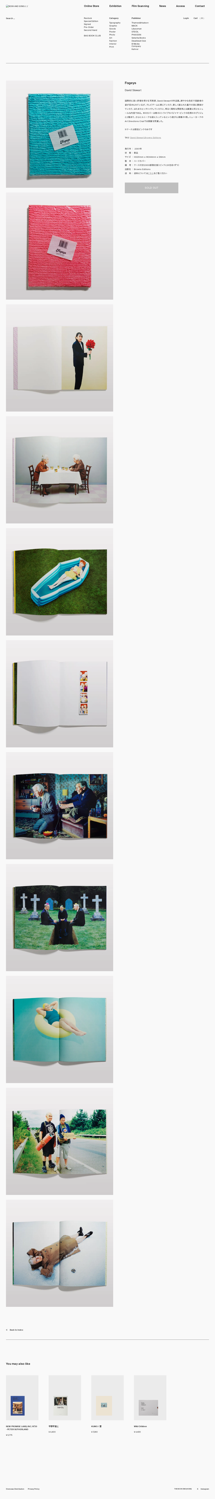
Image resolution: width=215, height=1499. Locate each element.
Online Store (91, 6)
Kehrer (135, 49)
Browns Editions (152, 137)
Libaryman (137, 29)
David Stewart (137, 137)
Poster (112, 32)
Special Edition (91, 21)
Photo (112, 35)
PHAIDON (136, 35)
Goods (112, 29)
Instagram (205, 1489)
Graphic (113, 26)
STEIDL (135, 32)
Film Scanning (140, 6)
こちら (151, 173)
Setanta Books (139, 38)
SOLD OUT (151, 187)
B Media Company (136, 45)
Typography (114, 23)
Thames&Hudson (140, 23)
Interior (112, 44)
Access (180, 6)
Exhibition (115, 6)
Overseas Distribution (15, 1489)
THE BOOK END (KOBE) (183, 1489)
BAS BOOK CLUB (92, 35)
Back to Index (16, 1330)
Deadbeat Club (139, 41)
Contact (200, 6)
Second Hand (90, 30)
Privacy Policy (33, 1489)
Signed (87, 24)
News (162, 6)
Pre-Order (89, 27)
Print (111, 47)
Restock (88, 18)
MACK (135, 26)
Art (110, 38)
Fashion (113, 41)
